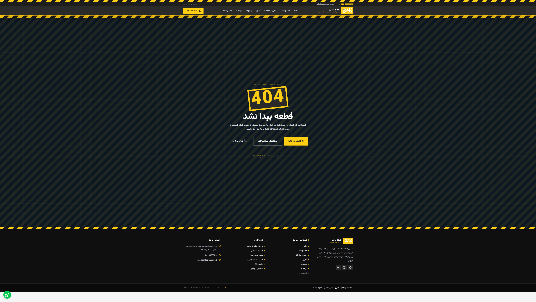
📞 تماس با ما (239, 141)
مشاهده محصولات (267, 141)
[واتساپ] (7, 295)
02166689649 (211, 255)
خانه (295, 10)
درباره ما (239, 10)
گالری (258, 10)
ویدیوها (249, 10)
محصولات (286, 10)
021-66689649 (347, 4)
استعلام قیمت (191, 10)
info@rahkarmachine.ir (325, 4)
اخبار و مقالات (270, 10)
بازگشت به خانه (296, 141)
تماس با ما (227, 10)
